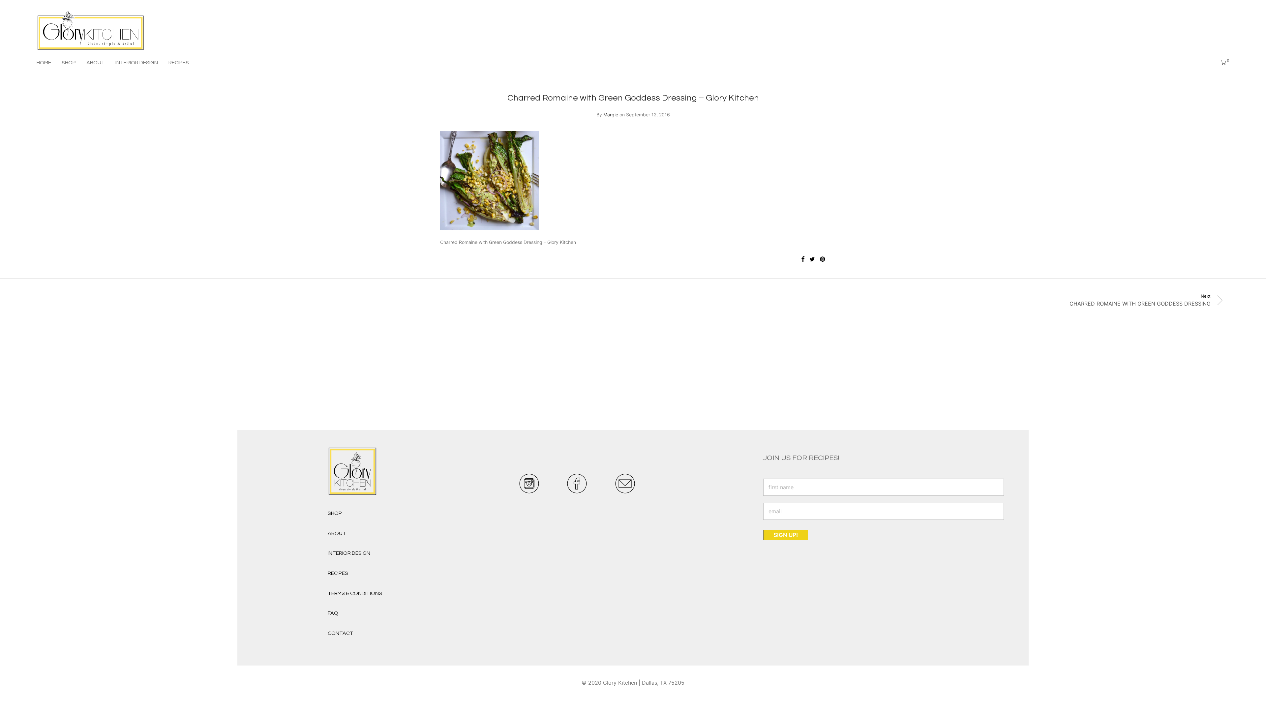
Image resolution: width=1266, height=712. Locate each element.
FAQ (333, 613)
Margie (610, 114)
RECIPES (178, 62)
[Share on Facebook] (802, 259)
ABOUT (95, 62)
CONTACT (340, 633)
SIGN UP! (785, 535)
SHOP (69, 62)
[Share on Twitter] (812, 259)
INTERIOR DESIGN (136, 62)
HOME (44, 62)
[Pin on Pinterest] (823, 259)
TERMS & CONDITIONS (355, 593)
